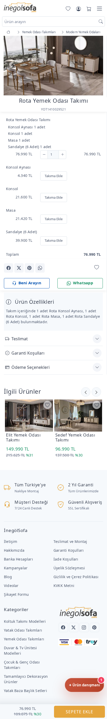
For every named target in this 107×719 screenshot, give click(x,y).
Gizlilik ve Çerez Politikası (76, 576)
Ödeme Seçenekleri (30, 367)
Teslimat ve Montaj (70, 541)
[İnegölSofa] (20, 7)
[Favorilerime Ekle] (96, 267)
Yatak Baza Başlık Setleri (25, 690)
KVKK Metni (64, 585)
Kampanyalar (16, 567)
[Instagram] (84, 627)
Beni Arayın (29, 282)
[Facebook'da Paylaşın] (8, 268)
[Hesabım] (78, 9)
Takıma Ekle (54, 176)
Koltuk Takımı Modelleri (25, 621)
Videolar (11, 585)
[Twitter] (73, 627)
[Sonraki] (85, 392)
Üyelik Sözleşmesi (69, 567)
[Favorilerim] (67, 9)
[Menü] (99, 8)
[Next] (96, 66)
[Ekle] (62, 154)
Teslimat (19, 339)
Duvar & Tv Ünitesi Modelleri (20, 650)
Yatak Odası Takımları (23, 630)
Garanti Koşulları (27, 353)
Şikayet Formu (16, 594)
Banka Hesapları (18, 559)
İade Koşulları (66, 559)
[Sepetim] (88, 9)
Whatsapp (83, 282)
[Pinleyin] (29, 268)
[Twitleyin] (19, 268)
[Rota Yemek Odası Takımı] (53, 65)
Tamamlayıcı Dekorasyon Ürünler (26, 679)
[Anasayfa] (9, 32)
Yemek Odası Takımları (24, 639)
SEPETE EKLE (79, 712)
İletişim (10, 541)
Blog (8, 576)
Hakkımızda (14, 550)
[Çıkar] (44, 154)
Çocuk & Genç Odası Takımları (22, 665)
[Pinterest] (94, 627)
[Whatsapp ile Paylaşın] (40, 268)
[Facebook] (63, 627)
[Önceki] (96, 392)
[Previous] (10, 66)
